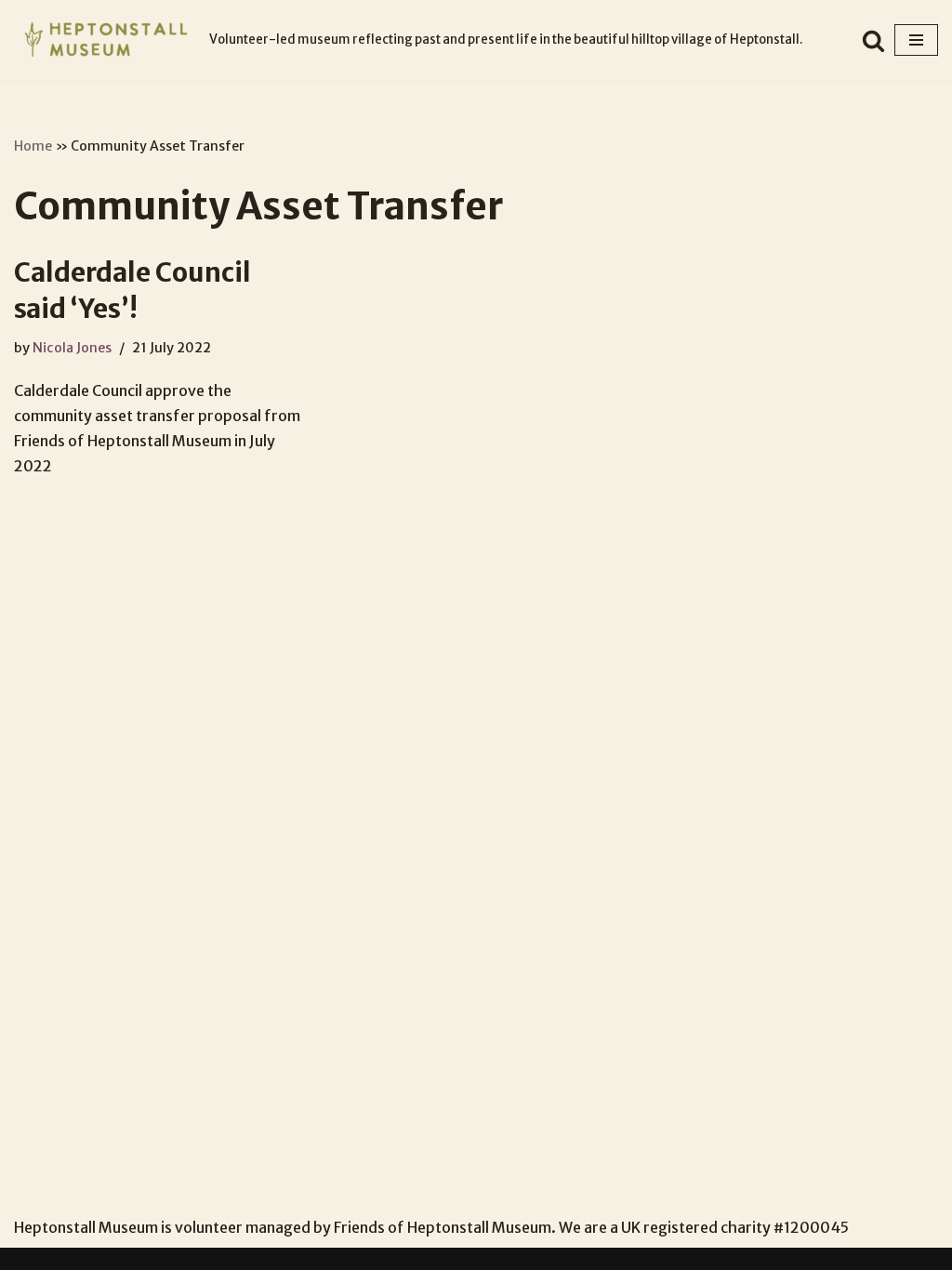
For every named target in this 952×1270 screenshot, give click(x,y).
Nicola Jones (72, 347)
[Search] (873, 40)
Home (33, 146)
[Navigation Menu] (916, 40)
